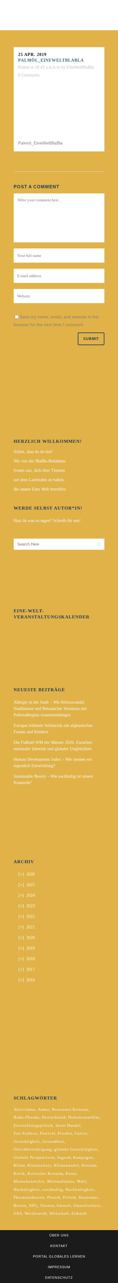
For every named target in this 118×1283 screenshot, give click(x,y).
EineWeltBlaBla (80, 67)
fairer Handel (68, 1125)
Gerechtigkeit (27, 1141)
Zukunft (79, 1213)
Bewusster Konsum (70, 1109)
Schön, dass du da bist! (33, 451)
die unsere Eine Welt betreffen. (40, 489)
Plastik (54, 1197)
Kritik (19, 1173)
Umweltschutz (87, 1205)
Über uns (59, 1235)
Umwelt (64, 1205)
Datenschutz (59, 1277)
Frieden (65, 1133)
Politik (69, 1197)
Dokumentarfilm (83, 1117)
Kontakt (59, 1246)
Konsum (89, 1165)
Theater (47, 1205)
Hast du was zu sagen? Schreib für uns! (47, 520)
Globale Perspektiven (34, 1157)
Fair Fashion (26, 1133)
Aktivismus (24, 1109)
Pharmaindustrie (29, 1197)
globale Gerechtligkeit (76, 1149)
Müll (81, 1181)
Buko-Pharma (26, 1117)
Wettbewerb (36, 1213)
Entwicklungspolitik (33, 1125)
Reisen (20, 1205)
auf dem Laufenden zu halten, (39, 480)
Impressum (59, 1267)
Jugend (64, 1157)
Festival (47, 1133)
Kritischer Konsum (45, 1173)
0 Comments (29, 75)
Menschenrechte (29, 1181)
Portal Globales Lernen (59, 1256)
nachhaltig (52, 1189)
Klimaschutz (39, 1165)
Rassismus (88, 1197)
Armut (44, 1109)
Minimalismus (60, 1181)
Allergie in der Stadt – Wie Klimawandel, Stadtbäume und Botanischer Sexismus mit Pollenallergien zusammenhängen (50, 708)
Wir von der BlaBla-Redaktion (40, 461)
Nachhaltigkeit (79, 1189)
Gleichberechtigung (33, 1149)
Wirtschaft (59, 1213)
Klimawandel (66, 1165)
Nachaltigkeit (27, 1189)
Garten (81, 1133)
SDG (33, 1205)
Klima (19, 1165)
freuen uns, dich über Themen (39, 470)
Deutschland (54, 1117)
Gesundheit (53, 1141)
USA (18, 1213)
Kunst (71, 1173)
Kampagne (83, 1157)
